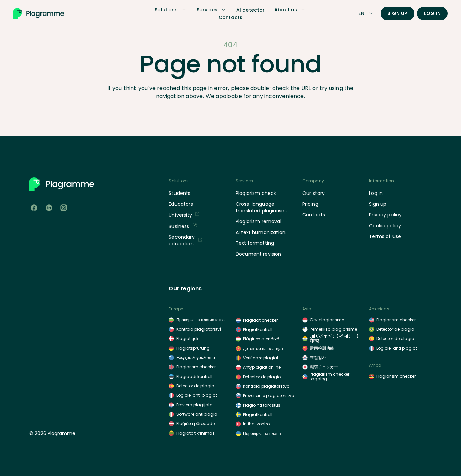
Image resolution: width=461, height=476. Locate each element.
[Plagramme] (38, 13)
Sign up (397, 13)
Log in (432, 13)
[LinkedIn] (49, 207)
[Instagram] (64, 207)
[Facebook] (34, 207)
